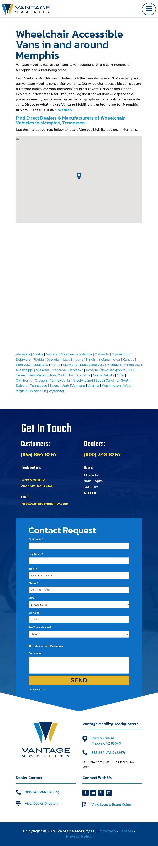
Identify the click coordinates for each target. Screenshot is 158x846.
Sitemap (108, 831)
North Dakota (103, 375)
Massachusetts (92, 365)
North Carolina (78, 375)
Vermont (78, 386)
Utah (65, 386)
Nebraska (75, 370)
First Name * (36, 539)
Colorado (102, 354)
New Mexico (38, 375)
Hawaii (66, 359)
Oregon (41, 380)
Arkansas (67, 354)
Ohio (120, 375)
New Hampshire (113, 370)
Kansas (128, 359)
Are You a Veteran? (40, 627)
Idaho (78, 359)
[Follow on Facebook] (85, 793)
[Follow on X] (101, 793)
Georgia (52, 359)
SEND (79, 680)
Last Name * (36, 554)
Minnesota (131, 365)
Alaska (38, 354)
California (84, 354)
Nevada (92, 370)
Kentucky (23, 365)
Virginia (93, 386)
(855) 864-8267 (39, 454)
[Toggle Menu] (149, 9)
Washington (111, 386)
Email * (33, 568)
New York (57, 375)
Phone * (33, 583)
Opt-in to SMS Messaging (48, 646)
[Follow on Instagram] (109, 793)
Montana (58, 370)
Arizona (52, 354)
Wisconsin (38, 391)
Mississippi (24, 370)
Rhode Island (82, 380)
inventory (64, 110)
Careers (126, 831)
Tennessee (38, 386)
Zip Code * (35, 612)
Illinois (91, 359)
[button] (79, 176)
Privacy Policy (79, 836)
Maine (55, 365)
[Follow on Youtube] (93, 793)
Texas (54, 386)
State (31, 597)
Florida (38, 359)
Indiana (104, 359)
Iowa (116, 359)
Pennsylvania (59, 380)
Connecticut (121, 354)
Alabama (23, 354)
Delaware (23, 359)
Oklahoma (24, 380)
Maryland (70, 365)
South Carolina (107, 380)
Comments (35, 653)
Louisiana (40, 365)
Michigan (114, 365)
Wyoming (56, 391)
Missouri (42, 370)
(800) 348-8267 (102, 454)
